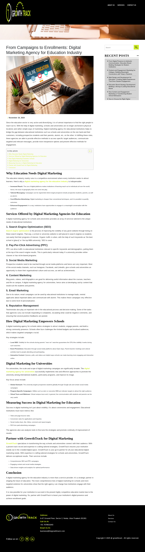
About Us (111, 5)
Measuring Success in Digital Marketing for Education (25, 163)
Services (121, 5)
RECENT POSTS (117, 55)
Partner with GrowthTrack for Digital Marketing (23, 165)
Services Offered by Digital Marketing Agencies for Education (27, 156)
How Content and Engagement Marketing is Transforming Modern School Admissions (120, 93)
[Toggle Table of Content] (89, 151)
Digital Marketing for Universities (19, 161)
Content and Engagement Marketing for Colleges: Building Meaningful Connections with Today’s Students (122, 72)
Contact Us (131, 5)
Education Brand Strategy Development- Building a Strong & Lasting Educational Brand (122, 86)
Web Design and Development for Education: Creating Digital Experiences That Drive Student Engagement (122, 79)
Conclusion (12, 167)
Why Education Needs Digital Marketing (21, 154)
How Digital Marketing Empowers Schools (21, 158)
